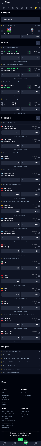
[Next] (39, 31)
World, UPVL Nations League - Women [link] (14, 99)
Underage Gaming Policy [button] (8, 420)
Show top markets (19, 61)
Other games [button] (5, 399)
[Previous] (2, 31)
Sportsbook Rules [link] (7, 416)
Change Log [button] (24, 414)
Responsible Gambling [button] (8, 425)
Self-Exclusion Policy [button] (7, 423)
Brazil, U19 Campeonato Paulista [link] (12, 169)
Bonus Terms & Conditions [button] (9, 414)
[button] (20, 47)
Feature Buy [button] (5, 404)
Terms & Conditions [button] (7, 411)
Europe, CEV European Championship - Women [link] (16, 201)
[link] (9, 3)
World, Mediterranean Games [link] (11, 258)
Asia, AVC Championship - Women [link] (12, 82)
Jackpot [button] (4, 402)
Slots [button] (3, 393)
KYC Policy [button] (5, 418)
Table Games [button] (5, 395)
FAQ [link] (22, 416)
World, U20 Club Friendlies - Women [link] (13, 64)
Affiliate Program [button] (26, 395)
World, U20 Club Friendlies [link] (10, 47)
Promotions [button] (24, 393)
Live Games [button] (5, 397)
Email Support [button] (25, 411)
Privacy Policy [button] (5, 427)
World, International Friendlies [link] (11, 153)
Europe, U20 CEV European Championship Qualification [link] (18, 314)
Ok (20, 439)
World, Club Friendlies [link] (9, 122)
